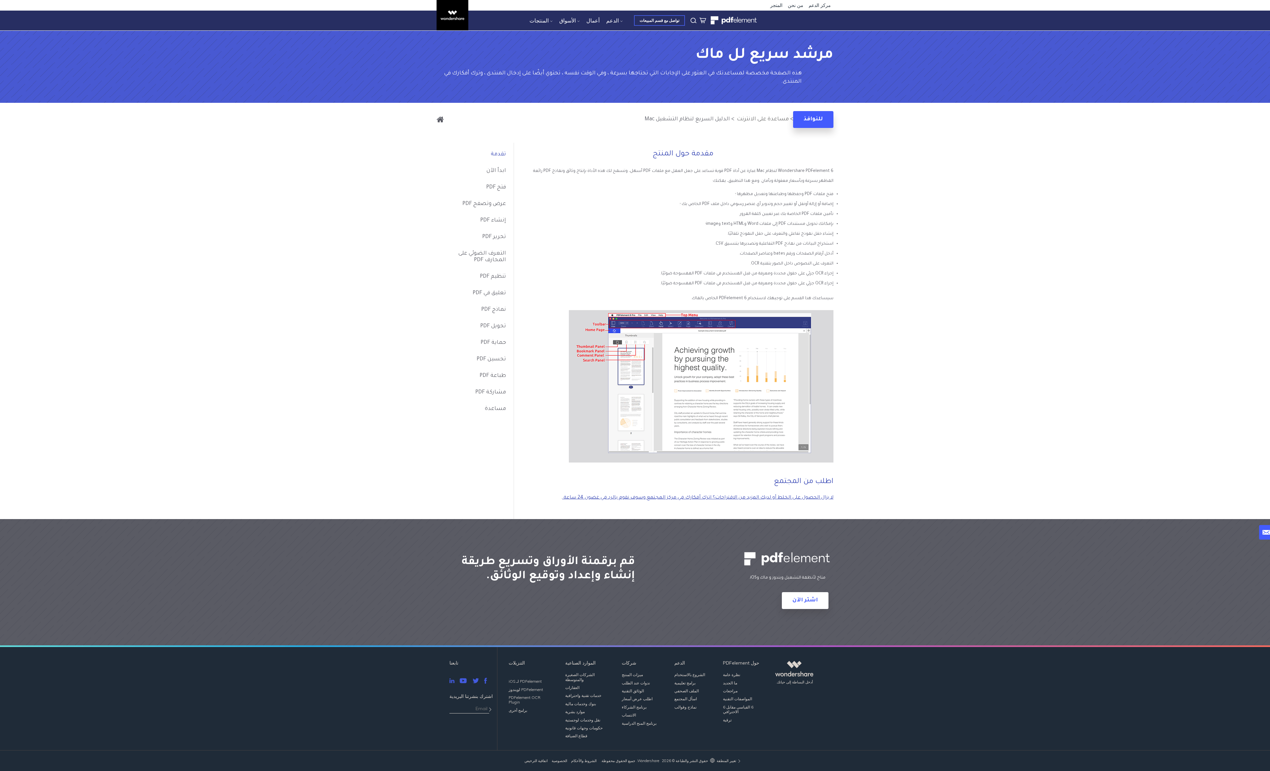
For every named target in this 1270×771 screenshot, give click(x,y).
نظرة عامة (731, 674)
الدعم (612, 20)
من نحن (795, 5)
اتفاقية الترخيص (536, 760)
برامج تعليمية (685, 682)
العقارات (572, 687)
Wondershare (648, 760)
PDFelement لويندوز (526, 689)
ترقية (727, 719)
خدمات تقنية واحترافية (583, 695)
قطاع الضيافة (576, 735)
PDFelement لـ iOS (525, 681)
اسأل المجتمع (685, 698)
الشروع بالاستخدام (689, 674)
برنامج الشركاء (634, 707)
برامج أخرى (518, 710)
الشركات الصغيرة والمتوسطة (580, 677)
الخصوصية (559, 760)
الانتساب (629, 714)
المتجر (776, 5)
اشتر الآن (805, 600)
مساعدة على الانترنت (762, 119)
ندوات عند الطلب (636, 682)
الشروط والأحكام (584, 760)
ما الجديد (730, 682)
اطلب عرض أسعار (637, 698)
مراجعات (730, 690)
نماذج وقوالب (685, 707)
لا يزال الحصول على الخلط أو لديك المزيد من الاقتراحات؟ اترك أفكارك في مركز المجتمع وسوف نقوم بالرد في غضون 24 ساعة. (697, 498)
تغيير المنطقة (726, 760)
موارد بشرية (575, 711)
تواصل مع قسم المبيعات (659, 20)
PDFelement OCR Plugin (524, 700)
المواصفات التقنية (737, 698)
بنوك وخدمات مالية (580, 703)
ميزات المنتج (632, 674)
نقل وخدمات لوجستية (582, 719)
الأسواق (567, 20)
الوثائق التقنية (633, 690)
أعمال (593, 20)
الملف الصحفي (686, 690)
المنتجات (539, 20)
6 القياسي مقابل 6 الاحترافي (738, 709)
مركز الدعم (820, 5)
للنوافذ (813, 119)
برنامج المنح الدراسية (639, 723)
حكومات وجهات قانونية (584, 727)
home (440, 119)
